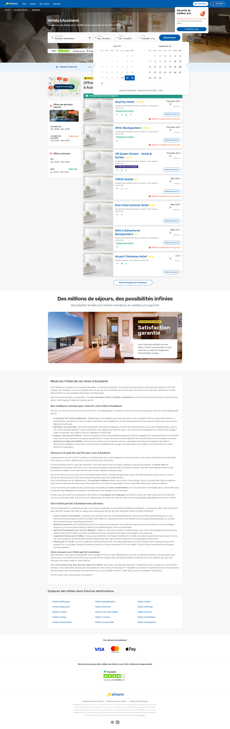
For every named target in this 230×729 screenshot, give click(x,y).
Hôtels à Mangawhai (147, 622)
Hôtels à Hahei (144, 602)
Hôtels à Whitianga (60, 602)
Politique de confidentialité (138, 701)
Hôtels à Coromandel (104, 622)
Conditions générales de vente (92, 701)
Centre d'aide (141, 715)
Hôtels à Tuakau (59, 612)
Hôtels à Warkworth (61, 607)
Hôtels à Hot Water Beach (106, 612)
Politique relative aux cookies (116, 701)
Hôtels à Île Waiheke (146, 617)
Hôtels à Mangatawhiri (105, 602)
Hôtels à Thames (102, 617)
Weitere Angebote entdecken (133, 282)
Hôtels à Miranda (145, 607)
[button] (90, 38)
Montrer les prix (171, 114)
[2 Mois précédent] (93, 65)
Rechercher (170, 37)
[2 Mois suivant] (189, 65)
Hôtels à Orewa (59, 617)
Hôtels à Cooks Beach (62, 622)
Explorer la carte (63, 87)
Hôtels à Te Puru (145, 612)
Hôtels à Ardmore (103, 607)
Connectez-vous (192, 29)
